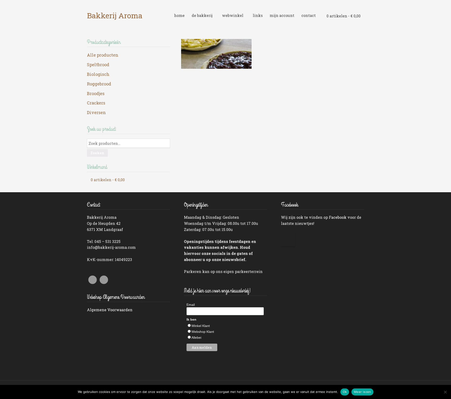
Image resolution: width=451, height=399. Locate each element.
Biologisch (98, 74)
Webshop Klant (202, 332)
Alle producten (102, 55)
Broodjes (96, 93)
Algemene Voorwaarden (109, 309)
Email (191, 305)
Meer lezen (362, 392)
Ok (345, 392)
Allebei (196, 337)
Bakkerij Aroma (114, 15)
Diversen (96, 112)
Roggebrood (99, 84)
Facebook (337, 217)
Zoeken (97, 152)
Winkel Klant (200, 326)
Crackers (96, 103)
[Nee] (445, 392)
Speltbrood (98, 64)
